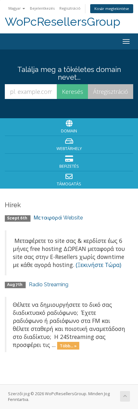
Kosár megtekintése (111, 8)
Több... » (68, 345)
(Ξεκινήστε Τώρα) (98, 265)
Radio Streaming (48, 284)
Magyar (15, 8)
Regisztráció (70, 8)
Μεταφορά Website (58, 218)
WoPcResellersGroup (62, 22)
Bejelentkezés (42, 8)
